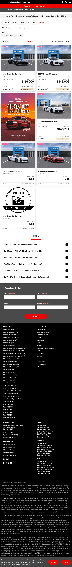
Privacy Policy (41, 364)
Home (4, 10)
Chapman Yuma (8, 452)
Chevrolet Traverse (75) (11, 367)
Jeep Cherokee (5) (9, 383)
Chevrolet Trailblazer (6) (11, 364)
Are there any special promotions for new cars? (23, 264)
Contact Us (40, 356)
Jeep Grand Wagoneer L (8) (12, 399)
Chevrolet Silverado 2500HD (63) (14, 353)
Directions (40, 353)
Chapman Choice (9, 444)
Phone (6, 304)
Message (43, 304)
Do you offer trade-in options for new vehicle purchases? (26, 277)
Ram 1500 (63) (8, 404)
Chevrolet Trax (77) (9, 369)
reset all (42, 22)
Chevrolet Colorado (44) (11, 337)
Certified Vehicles (43, 335)
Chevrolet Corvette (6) (10, 340)
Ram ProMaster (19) (9, 417)
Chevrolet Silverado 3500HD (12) (14, 356)
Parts (38, 351)
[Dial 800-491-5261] (66, 2)
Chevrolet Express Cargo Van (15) (14, 348)
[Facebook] (4, 462)
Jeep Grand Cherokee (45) (12, 391)
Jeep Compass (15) (9, 385)
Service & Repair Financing (45, 348)
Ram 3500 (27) (8, 409)
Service (39, 345)
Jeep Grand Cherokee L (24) (12, 393)
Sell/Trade (40, 340)
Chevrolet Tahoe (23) (10, 361)
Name (9, 293)
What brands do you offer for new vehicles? (21, 244)
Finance (39, 343)
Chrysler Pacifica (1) (9, 372)
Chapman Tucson (9, 450)
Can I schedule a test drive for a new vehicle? (22, 270)
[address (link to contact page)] (62, 2)
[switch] (70, 2)
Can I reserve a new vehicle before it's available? (23, 251)
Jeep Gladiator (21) (9, 388)
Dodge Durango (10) (10, 380)
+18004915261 (12, 432)
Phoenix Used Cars (9, 455)
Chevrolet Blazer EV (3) (11, 332)
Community (41, 361)
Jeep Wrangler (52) (9, 401)
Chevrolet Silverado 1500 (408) (13, 351)
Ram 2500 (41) (8, 407)
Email (42, 293)
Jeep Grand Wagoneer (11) (11, 396)
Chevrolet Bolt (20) (9, 335)
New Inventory (42, 329)
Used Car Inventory (43, 332)
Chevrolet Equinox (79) (10, 343)
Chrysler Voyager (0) (10, 375)
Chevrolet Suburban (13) (11, 359)
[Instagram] (7, 462)
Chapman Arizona (9, 447)
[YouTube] (10, 462)
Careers (39, 359)
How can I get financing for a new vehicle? (21, 257)
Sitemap (39, 367)
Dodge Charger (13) (9, 377)
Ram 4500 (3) (7, 412)
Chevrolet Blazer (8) (9, 329)
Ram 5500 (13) (8, 415)
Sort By (54, 41)
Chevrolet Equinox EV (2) (11, 345)
